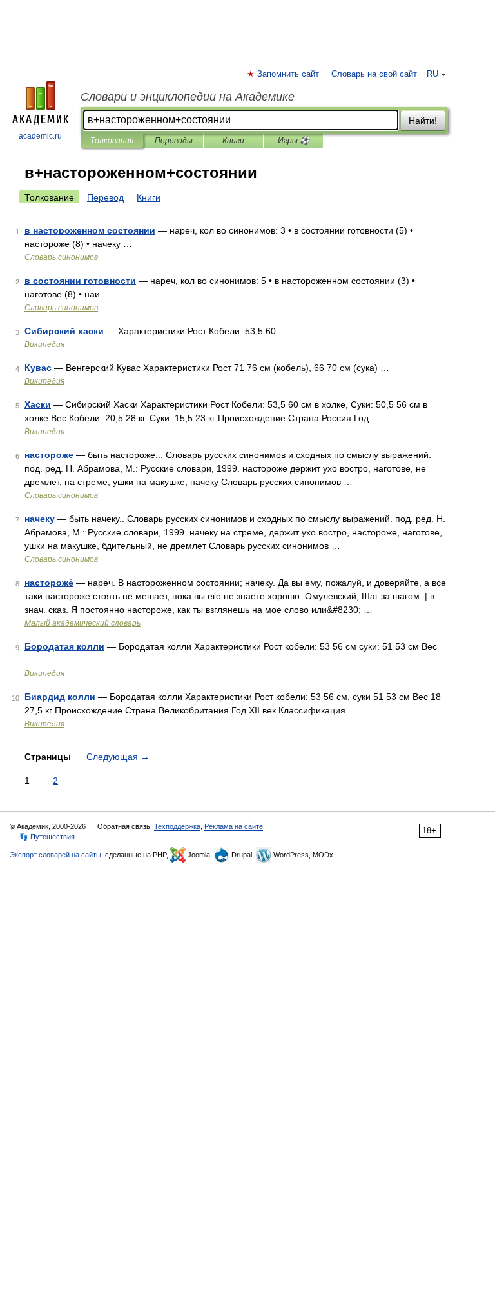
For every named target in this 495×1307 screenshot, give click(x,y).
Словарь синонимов (61, 257)
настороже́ (48, 582)
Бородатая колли (64, 646)
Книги (233, 140)
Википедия (44, 344)
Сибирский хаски (64, 331)
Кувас (38, 368)
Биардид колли (59, 697)
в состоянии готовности (80, 280)
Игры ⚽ (293, 140)
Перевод (105, 197)
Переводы (174, 140)
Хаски (37, 404)
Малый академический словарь (82, 623)
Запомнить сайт (288, 74)
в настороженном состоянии (89, 230)
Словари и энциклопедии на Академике (188, 96)
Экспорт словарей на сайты (55, 855)
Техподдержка (177, 826)
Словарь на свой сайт (374, 74)
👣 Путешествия (47, 837)
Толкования (111, 140)
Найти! (423, 120)
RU (432, 74)
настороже (48, 455)
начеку (39, 519)
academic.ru (40, 136)
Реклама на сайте (233, 826)
